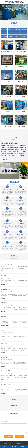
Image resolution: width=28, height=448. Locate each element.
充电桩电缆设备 (20, 234)
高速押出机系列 (10, 29)
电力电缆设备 (20, 211)
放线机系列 (11, 36)
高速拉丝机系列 (24, 32)
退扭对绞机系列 (10, 32)
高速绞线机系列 (17, 29)
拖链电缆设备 (7, 245)
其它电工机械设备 (4, 37)
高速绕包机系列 (4, 29)
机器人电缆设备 (20, 245)
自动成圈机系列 (17, 32)
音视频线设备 (20, 223)
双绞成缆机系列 (4, 32)
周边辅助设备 (24, 36)
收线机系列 (17, 36)
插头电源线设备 (7, 223)
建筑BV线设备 (7, 234)
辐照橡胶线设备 (20, 200)
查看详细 (5, 159)
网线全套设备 (20, 189)
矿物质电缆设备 (7, 211)
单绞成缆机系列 (24, 29)
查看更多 (14, 399)
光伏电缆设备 (7, 189)
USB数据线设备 (7, 200)
